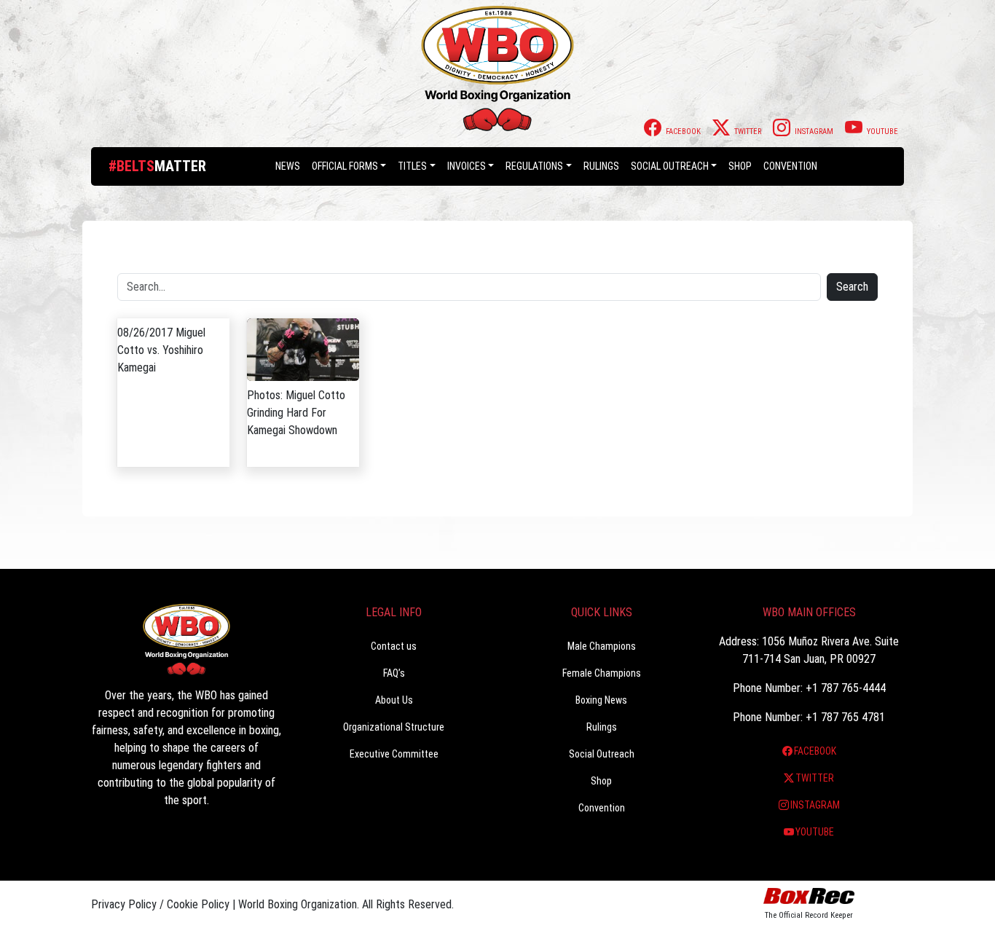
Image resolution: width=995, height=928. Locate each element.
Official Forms (345, 166)
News (287, 166)
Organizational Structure (393, 727)
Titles (412, 166)
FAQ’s (394, 673)
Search (852, 287)
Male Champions (601, 646)
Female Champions (601, 673)
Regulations (534, 166)
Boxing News (601, 700)
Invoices (466, 166)
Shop (740, 166)
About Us (394, 700)
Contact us (394, 646)
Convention (601, 808)
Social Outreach (670, 166)
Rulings (601, 166)
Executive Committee (394, 754)
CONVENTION (790, 166)
